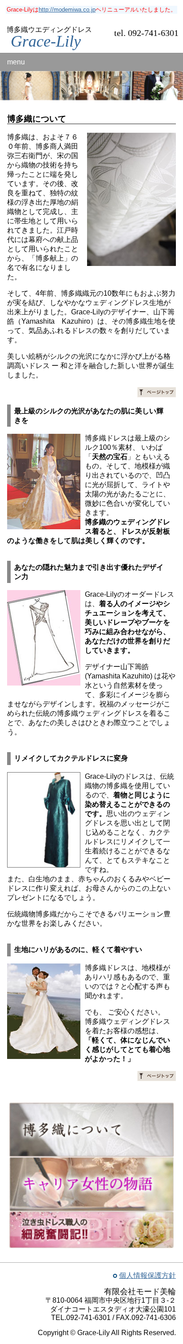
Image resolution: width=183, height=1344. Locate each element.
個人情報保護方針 (147, 1275)
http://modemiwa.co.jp (67, 9)
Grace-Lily (46, 41)
